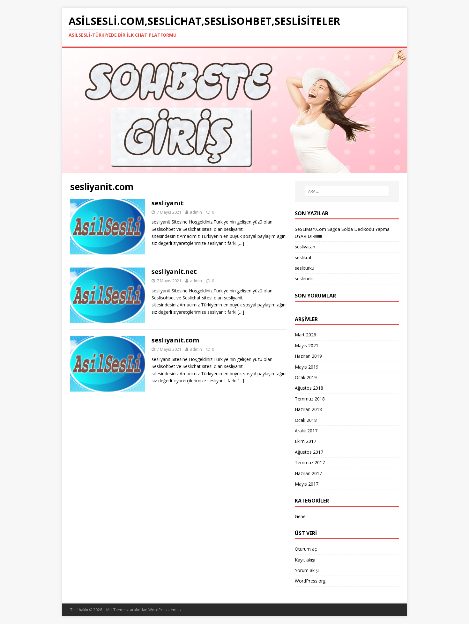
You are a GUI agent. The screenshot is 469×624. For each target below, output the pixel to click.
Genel (301, 516)
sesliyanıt (168, 203)
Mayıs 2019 (306, 367)
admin (196, 212)
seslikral (303, 257)
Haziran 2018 (308, 409)
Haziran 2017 (308, 473)
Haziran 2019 (308, 356)
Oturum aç (306, 549)
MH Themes (117, 610)
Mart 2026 (305, 335)
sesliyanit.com (175, 340)
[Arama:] (347, 191)
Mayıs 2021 (306, 345)
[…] (241, 243)
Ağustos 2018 (309, 388)
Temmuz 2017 (310, 462)
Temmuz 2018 (310, 399)
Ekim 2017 (305, 441)
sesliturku (304, 268)
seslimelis (305, 278)
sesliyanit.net (174, 271)
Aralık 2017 (306, 431)
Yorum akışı (307, 570)
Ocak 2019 (306, 377)
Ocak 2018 (306, 420)
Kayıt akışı (305, 560)
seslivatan (305, 247)
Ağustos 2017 (309, 452)
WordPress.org (310, 581)
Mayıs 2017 (306, 484)
